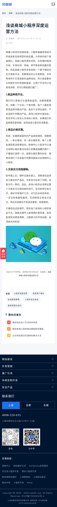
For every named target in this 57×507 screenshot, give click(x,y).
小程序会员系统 (31, 299)
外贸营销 (7, 366)
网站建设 (7, 359)
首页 (4, 13)
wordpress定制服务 (38, 466)
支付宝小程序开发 (10, 471)
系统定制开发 (10, 380)
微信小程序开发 (29, 471)
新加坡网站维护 (9, 477)
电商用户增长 (38, 293)
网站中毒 (6, 482)
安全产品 (7, 387)
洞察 (11, 13)
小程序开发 (19, 482)
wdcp (30, 482)
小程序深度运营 (20, 293)
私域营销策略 (14, 299)
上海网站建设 (39, 477)
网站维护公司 (20, 466)
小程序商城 (36, 52)
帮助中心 (6, 466)
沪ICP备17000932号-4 (33, 496)
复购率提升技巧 (14, 306)
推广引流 (7, 373)
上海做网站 (25, 477)
